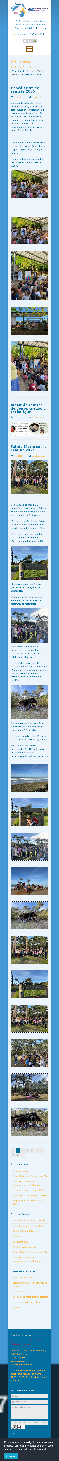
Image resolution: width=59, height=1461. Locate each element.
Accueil (31, 71)
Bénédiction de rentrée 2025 (25, 90)
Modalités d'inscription (25, 1247)
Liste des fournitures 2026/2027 (30, 1195)
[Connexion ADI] (34, 41)
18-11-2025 (17, 456)
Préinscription (20, 1171)
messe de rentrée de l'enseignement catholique (28, 408)
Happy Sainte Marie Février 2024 (28, 1202)
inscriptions (19, 1291)
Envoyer (16, 1434)
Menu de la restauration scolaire (30, 1297)
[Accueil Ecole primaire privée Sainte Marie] (29, 16)
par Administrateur (39, 97)
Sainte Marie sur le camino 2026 (29, 448)
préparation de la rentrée (27, 1302)
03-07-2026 (17, 97)
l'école (16, 1307)
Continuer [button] (11, 1456)
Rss (29, 41)
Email (25, 41)
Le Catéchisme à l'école (25, 1231)
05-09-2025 (17, 418)
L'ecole (16, 1236)
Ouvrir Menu (29, 49)
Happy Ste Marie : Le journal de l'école (30, 1285)
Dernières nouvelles (24, 1277)
